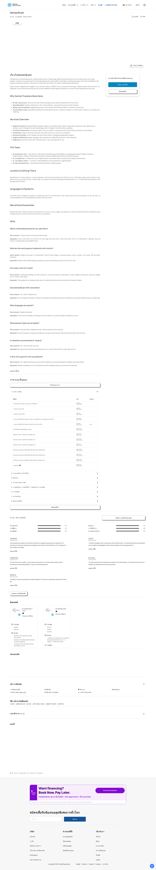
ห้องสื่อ (98, 855)
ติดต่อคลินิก (55, 507)
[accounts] (145, 5)
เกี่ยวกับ (98, 837)
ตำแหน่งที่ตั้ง (72, 5)
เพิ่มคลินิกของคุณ (68, 851)
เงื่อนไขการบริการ (35, 846)
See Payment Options (110, 790)
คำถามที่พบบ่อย (101, 851)
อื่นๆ (92, 5)
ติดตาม (75, 819)
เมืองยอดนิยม (67, 841)
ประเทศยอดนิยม (68, 837)
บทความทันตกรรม (35, 860)
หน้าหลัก (32, 837)
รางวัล (32, 841)
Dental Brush (39, 773)
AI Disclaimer (34, 855)
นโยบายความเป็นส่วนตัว (37, 851)
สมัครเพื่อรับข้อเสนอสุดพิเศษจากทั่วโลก (55, 812)
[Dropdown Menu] (77, 5)
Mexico (16, 773)
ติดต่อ (64, 5)
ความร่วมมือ (100, 846)
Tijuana (32, 773)
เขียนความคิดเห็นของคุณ (124, 518)
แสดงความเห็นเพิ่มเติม (18, 593)
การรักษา (83, 5)
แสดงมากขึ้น (14, 371)
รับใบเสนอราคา (55, 385)
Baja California (24, 773)
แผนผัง (98, 860)
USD (137, 5)
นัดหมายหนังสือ (123, 85)
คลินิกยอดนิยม (67, 846)
